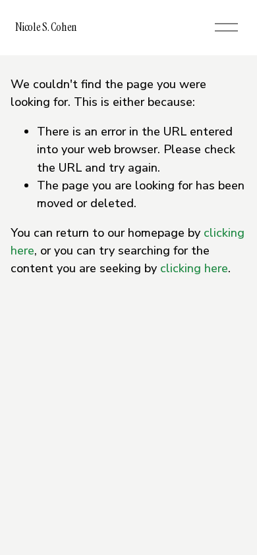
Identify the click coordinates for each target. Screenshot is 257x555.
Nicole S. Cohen (46, 27)
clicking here (194, 268)
